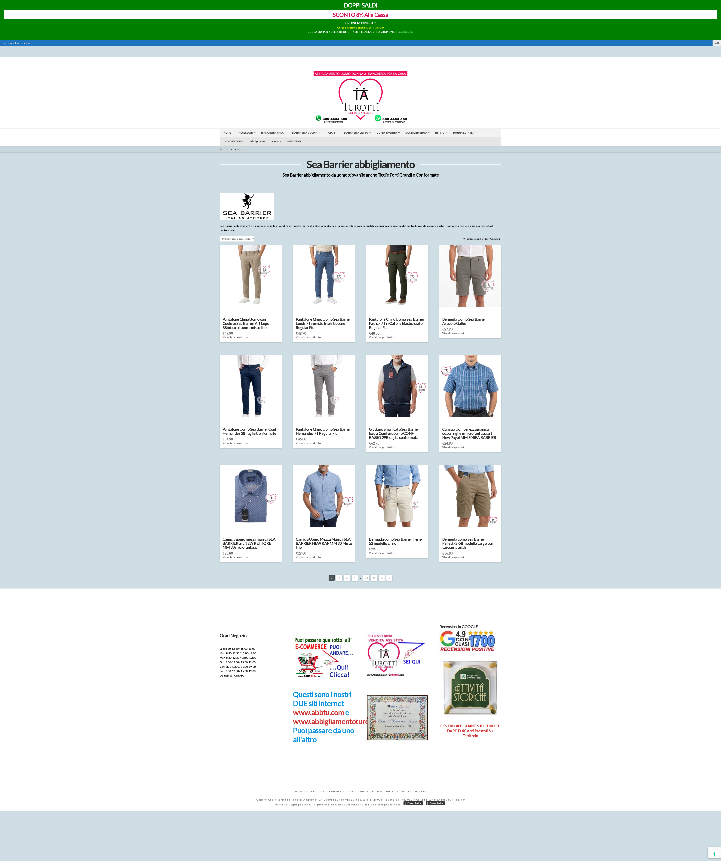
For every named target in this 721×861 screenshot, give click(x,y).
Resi (379, 791)
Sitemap (420, 791)
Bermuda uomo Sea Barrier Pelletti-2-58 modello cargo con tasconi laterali (467, 543)
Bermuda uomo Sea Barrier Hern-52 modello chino (395, 541)
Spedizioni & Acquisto (311, 791)
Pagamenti (336, 791)
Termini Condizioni (360, 791)
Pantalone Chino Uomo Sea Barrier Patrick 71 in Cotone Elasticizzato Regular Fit (396, 323)
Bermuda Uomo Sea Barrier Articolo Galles (464, 321)
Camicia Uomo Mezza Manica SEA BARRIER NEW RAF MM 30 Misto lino (324, 543)
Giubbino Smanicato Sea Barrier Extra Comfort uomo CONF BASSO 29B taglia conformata (394, 433)
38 (366, 577)
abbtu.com (406, 31)
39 (374, 577)
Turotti (406, 791)
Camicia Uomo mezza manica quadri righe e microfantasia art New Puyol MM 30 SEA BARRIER (469, 433)
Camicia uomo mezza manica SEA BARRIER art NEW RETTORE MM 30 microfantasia (248, 543)
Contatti (391, 791)
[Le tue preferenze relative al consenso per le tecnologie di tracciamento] (714, 854)
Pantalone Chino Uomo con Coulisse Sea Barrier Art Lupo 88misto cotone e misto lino (245, 323)
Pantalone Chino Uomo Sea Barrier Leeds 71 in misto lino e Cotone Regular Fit (323, 323)
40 (381, 577)
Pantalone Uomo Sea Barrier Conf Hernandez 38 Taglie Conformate (249, 431)
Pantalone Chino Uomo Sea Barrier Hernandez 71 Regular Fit (323, 431)
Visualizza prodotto (235, 337)
